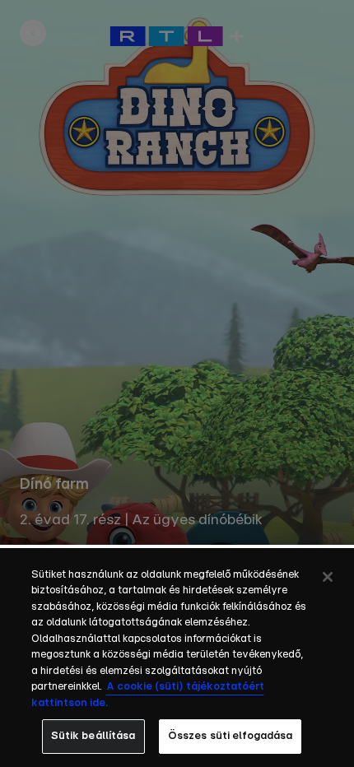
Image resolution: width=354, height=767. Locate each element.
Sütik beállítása (93, 736)
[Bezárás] (328, 577)
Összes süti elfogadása (230, 736)
